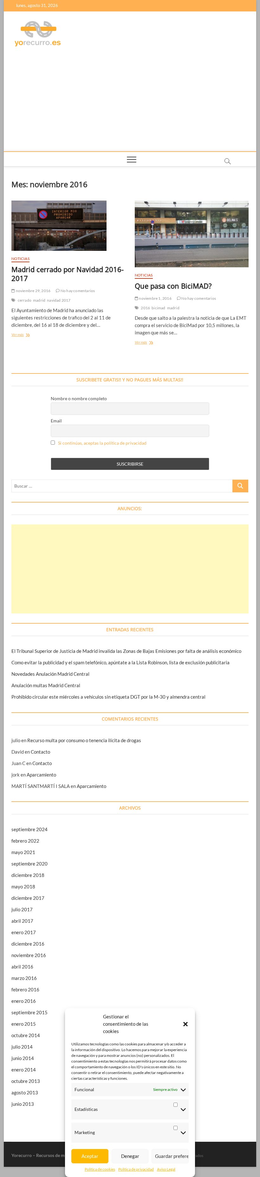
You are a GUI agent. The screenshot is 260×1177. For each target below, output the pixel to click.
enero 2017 (23, 932)
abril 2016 (22, 966)
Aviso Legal (166, 1169)
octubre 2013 (25, 1081)
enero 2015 (23, 1024)
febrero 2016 (25, 989)
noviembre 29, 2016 (32, 290)
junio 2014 (22, 1058)
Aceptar (89, 1156)
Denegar (130, 1156)
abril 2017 (22, 921)
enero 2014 (23, 1069)
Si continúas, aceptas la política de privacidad (102, 443)
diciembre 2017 (27, 898)
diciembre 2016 (27, 944)
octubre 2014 (25, 1035)
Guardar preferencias (172, 1156)
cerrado (24, 300)
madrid (39, 300)
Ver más (23, 335)
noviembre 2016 (28, 955)
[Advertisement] (130, 103)
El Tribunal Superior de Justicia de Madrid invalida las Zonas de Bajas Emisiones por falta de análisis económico (126, 651)
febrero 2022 (25, 841)
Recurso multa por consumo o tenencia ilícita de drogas (84, 740)
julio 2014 (22, 1047)
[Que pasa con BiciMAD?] (192, 234)
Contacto (40, 752)
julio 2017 (22, 909)
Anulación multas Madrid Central (45, 685)
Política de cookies (100, 1169)
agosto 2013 (24, 1092)
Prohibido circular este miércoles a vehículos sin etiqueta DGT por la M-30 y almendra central (108, 697)
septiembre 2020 (29, 863)
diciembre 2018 (27, 875)
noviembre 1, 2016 (155, 298)
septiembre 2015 (29, 1012)
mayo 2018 (23, 886)
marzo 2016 (24, 978)
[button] (185, 1024)
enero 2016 (23, 1001)
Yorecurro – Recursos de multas (42, 1155)
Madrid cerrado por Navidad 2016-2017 (67, 273)
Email (56, 420)
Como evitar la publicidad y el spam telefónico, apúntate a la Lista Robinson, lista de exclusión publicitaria (120, 662)
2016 (145, 307)
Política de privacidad (136, 1169)
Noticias (20, 258)
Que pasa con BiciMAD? (173, 286)
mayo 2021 (23, 852)
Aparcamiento (41, 774)
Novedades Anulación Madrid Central (50, 674)
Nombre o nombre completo (79, 398)
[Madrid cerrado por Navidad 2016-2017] (68, 226)
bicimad (158, 307)
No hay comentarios (77, 290)
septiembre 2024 (29, 829)
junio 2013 (22, 1104)
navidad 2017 (58, 300)
